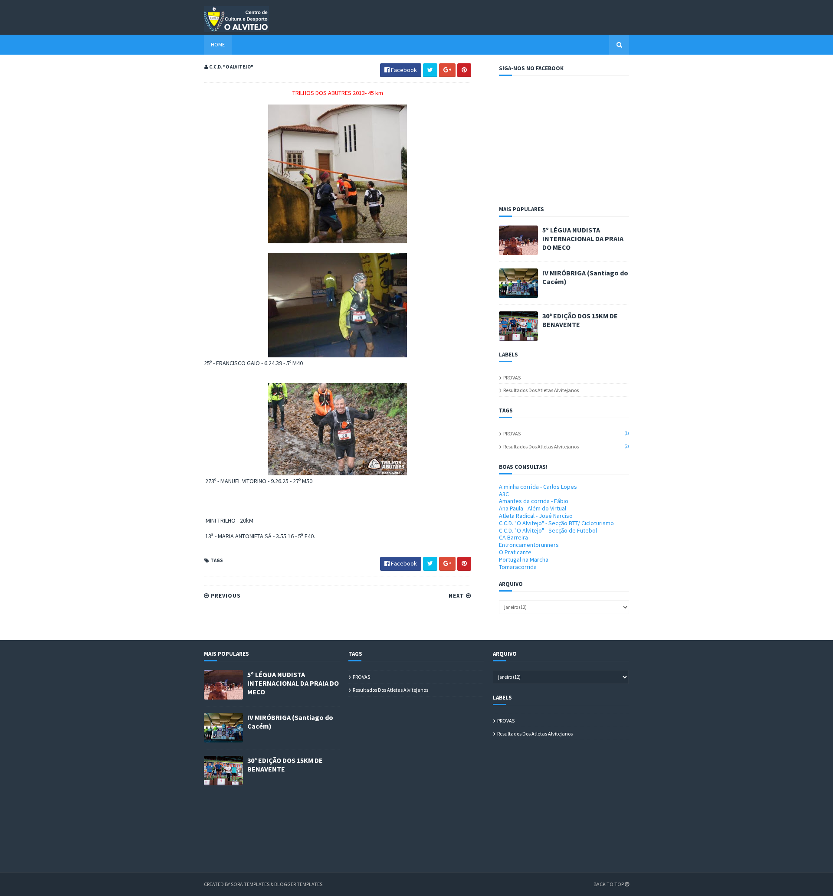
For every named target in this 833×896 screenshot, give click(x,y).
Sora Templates (250, 884)
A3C (504, 494)
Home (218, 44)
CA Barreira (513, 537)
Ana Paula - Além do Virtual (532, 508)
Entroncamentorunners (529, 545)
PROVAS (512, 377)
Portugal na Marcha (523, 559)
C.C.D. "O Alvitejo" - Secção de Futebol (548, 530)
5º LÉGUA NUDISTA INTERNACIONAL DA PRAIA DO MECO (582, 239)
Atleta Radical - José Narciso (536, 516)
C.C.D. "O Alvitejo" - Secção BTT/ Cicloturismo (556, 523)
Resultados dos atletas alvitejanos (541, 390)
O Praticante (515, 552)
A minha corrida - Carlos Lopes (538, 487)
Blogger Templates (298, 884)
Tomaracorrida (518, 567)
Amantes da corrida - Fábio (533, 501)
